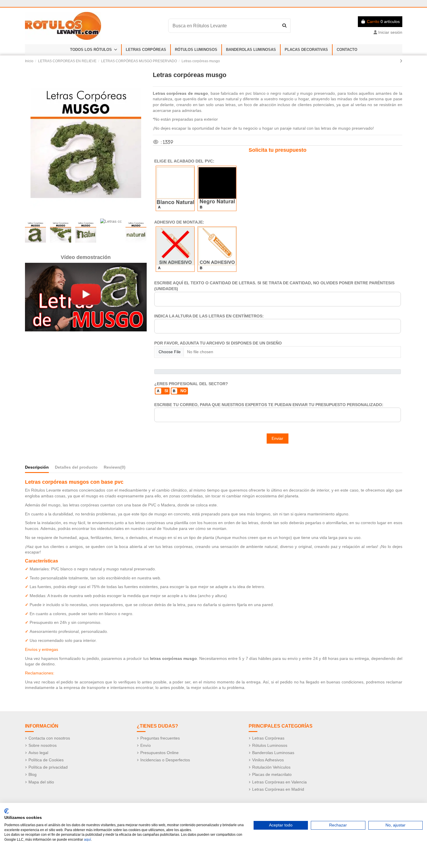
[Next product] (401, 61)
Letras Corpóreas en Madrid (278, 789)
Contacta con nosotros (49, 738)
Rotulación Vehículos (271, 767)
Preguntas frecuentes (160, 738)
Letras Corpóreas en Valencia (279, 782)
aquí (87, 840)
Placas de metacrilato (272, 774)
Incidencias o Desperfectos (165, 760)
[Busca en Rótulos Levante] (284, 26)
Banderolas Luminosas (273, 752)
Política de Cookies (46, 760)
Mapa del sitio (41, 782)
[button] (93, 49)
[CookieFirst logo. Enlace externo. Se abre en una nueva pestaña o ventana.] (6, 811)
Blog (32, 774)
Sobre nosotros (42, 745)
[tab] (114, 468)
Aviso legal (38, 752)
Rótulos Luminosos (269, 745)
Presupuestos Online (159, 752)
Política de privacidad (48, 767)
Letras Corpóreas (268, 738)
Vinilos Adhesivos (268, 760)
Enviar (277, 438)
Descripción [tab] (37, 467)
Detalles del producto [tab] (76, 467)
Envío (145, 745)
